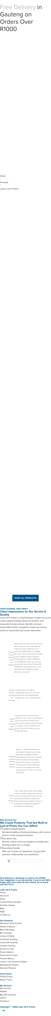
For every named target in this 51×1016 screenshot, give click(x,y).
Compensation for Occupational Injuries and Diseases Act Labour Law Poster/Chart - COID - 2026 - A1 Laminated (25, 469)
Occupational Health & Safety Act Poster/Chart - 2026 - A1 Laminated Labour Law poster (25, 213)
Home (3, 175)
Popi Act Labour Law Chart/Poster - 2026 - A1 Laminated (25, 285)
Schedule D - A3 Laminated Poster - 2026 (25, 391)
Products (4, 182)
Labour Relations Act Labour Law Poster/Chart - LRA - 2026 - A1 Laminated (25, 429)
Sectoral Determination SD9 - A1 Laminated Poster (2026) (25, 252)
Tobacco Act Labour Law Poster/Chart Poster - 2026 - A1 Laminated (25, 506)
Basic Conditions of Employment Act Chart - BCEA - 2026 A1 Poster (25, 321)
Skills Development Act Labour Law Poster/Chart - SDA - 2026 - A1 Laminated (26, 541)
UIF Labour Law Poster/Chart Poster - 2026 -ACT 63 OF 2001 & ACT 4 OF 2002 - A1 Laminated (26, 356)
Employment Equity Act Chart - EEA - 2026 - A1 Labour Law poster (25, 576)
